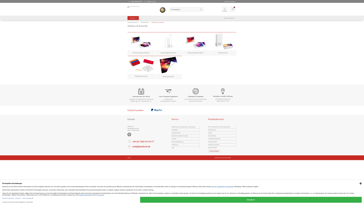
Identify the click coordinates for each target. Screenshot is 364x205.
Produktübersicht (132, 22)
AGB (173, 148)
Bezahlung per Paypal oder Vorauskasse (183, 127)
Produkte (132, 18)
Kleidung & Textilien (213, 145)
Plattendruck (212, 130)
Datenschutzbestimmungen (180, 136)
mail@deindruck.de (151, 1)
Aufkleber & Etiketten (214, 139)
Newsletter (175, 130)
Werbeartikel (144, 22)
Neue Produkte (212, 148)
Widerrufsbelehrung (177, 142)
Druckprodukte (212, 142)
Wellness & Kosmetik (158, 22)
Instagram (129, 134)
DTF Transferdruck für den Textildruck (219, 127)
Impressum (233, 1)
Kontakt (226, 1)
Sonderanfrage (176, 133)
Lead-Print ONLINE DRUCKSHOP (223, 157)
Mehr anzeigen (214, 151)
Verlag (210, 133)
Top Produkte (212, 136)
